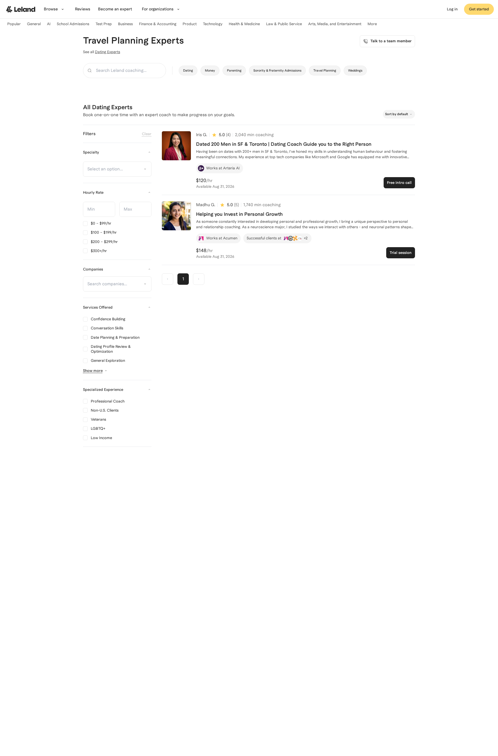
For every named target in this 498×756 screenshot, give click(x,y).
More (372, 24)
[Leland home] (20, 9)
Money (210, 70)
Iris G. (201, 134)
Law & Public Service (284, 24)
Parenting (234, 70)
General (34, 24)
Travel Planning (324, 70)
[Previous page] (167, 279)
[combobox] (114, 169)
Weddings (355, 70)
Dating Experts (107, 52)
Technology (213, 24)
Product (190, 24)
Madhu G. (205, 204)
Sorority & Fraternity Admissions (277, 70)
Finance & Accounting (157, 24)
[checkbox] (97, 223)
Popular (14, 24)
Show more (93, 371)
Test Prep (103, 24)
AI (49, 24)
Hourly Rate (93, 192)
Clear (146, 134)
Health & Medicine (244, 24)
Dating (188, 70)
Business (125, 24)
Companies (93, 269)
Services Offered (98, 307)
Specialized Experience (103, 389)
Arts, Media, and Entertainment (334, 24)
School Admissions (73, 24)
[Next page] (198, 279)
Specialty (91, 152)
